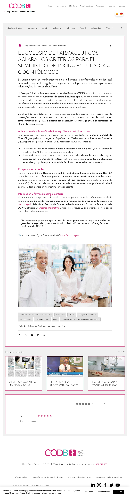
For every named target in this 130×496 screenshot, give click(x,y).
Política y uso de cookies (51, 493)
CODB (71, 314)
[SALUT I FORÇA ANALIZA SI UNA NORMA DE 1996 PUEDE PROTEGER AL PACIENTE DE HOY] (23, 366)
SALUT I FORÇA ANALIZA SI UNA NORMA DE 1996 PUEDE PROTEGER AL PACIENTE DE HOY (23, 383)
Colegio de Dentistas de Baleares (41, 326)
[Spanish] (117, 13)
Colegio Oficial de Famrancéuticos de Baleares (80, 319)
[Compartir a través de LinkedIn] (31, 334)
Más (108, 28)
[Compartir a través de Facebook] (19, 334)
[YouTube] (117, 485)
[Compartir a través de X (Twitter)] (25, 334)
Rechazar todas (103, 491)
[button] (100, 6)
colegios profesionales (87, 314)
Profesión (56, 28)
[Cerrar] (126, 491)
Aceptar (119, 491)
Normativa (61, 326)
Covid (83, 28)
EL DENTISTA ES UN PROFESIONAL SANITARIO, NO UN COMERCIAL (64, 383)
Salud (44, 28)
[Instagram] (99, 485)
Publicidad (70, 28)
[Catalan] (121, 13)
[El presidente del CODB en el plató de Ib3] (65, 366)
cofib (55, 319)
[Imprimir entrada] (44, 334)
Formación (32, 28)
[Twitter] (111, 485)
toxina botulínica (42, 319)
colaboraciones (26, 319)
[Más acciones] (110, 45)
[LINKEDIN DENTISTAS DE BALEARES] (92, 485)
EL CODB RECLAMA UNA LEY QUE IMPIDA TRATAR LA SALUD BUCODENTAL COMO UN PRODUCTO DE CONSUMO (105, 383)
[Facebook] (105, 485)
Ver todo (121, 351)
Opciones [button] (89, 491)
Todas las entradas (13, 28)
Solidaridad (96, 28)
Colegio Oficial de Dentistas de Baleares (36, 314)
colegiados (60, 314)
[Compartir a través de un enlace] (38, 334)
